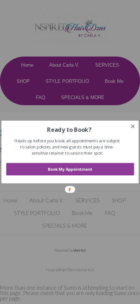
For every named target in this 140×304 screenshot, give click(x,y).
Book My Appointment (70, 169)
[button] (69, 129)
